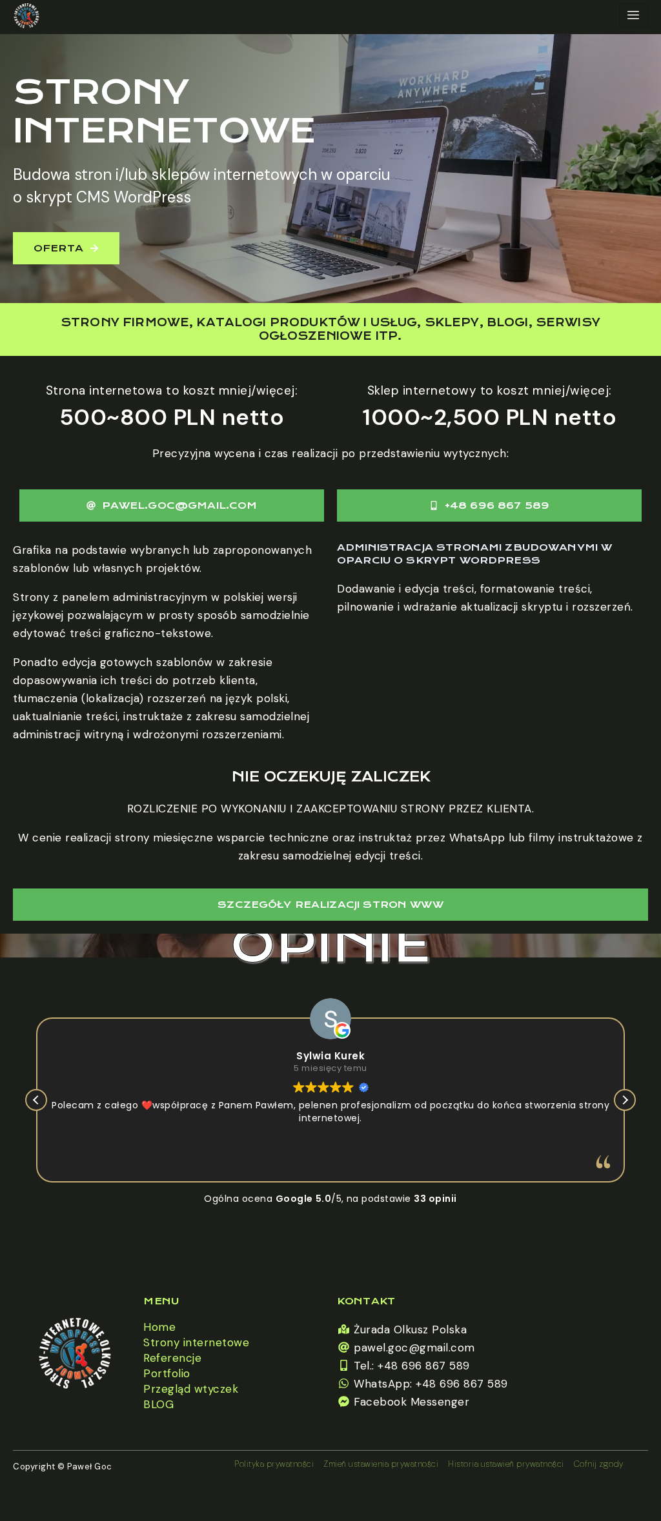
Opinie (330, 946)
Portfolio (166, 1373)
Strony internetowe (196, 1342)
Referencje (172, 1357)
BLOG (158, 1404)
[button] (625, 1100)
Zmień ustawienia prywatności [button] (380, 1463)
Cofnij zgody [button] (599, 1463)
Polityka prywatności (274, 1463)
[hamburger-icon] (633, 15)
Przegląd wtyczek (190, 1388)
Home (159, 1326)
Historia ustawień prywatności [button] (506, 1463)
